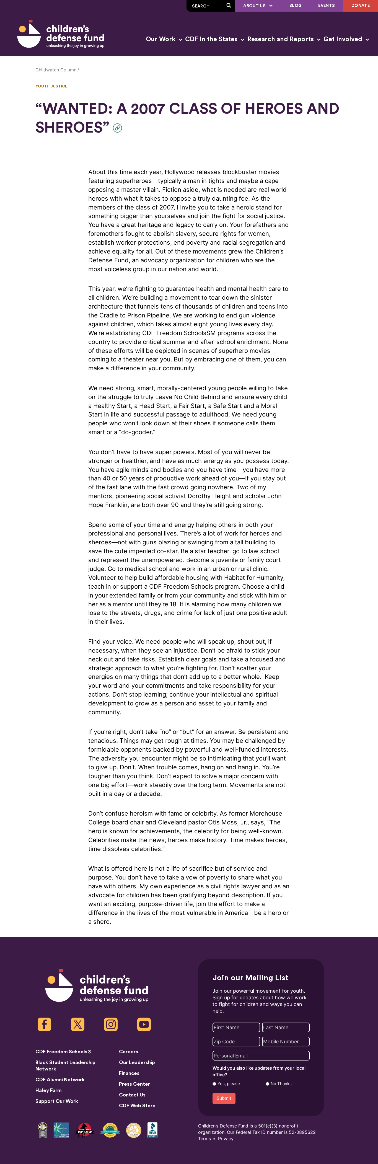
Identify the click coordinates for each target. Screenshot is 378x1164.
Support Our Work (56, 1101)
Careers (128, 1051)
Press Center (134, 1084)
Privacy (226, 1138)
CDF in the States (212, 39)
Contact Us (132, 1094)
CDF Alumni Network (60, 1079)
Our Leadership (137, 1062)
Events (326, 6)
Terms (204, 1138)
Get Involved (343, 39)
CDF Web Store (137, 1105)
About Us (255, 6)
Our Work (161, 39)
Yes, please (229, 1084)
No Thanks (281, 1084)
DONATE (360, 6)
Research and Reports (281, 39)
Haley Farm (48, 1090)
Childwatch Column (55, 70)
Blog (295, 6)
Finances (129, 1073)
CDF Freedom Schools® (63, 1051)
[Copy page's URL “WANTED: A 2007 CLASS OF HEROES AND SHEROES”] (119, 128)
